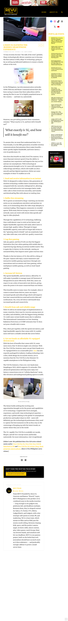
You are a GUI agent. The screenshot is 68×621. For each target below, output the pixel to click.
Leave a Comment (28, 51)
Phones (6, 51)
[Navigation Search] (62, 9)
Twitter (21, 491)
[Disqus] (23, 567)
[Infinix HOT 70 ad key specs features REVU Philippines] (24, 76)
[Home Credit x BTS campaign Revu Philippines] (34, 3)
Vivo (35, 351)
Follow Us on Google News (16, 473)
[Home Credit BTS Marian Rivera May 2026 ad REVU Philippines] (24, 108)
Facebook (16, 491)
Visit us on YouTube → (56, 164)
